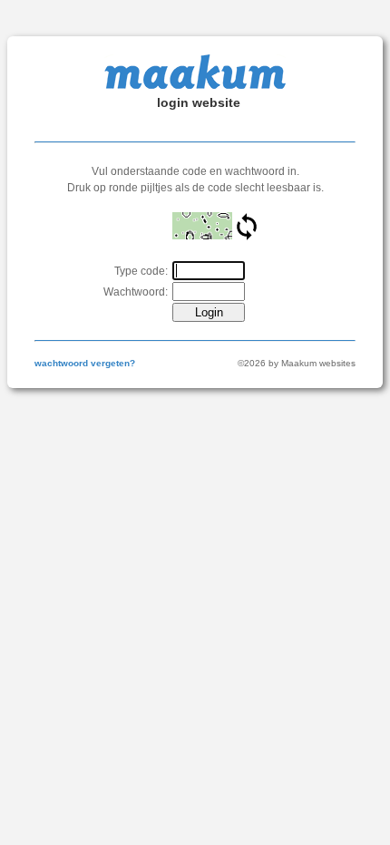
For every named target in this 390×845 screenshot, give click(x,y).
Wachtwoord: (135, 292)
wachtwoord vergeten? (84, 363)
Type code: (141, 271)
